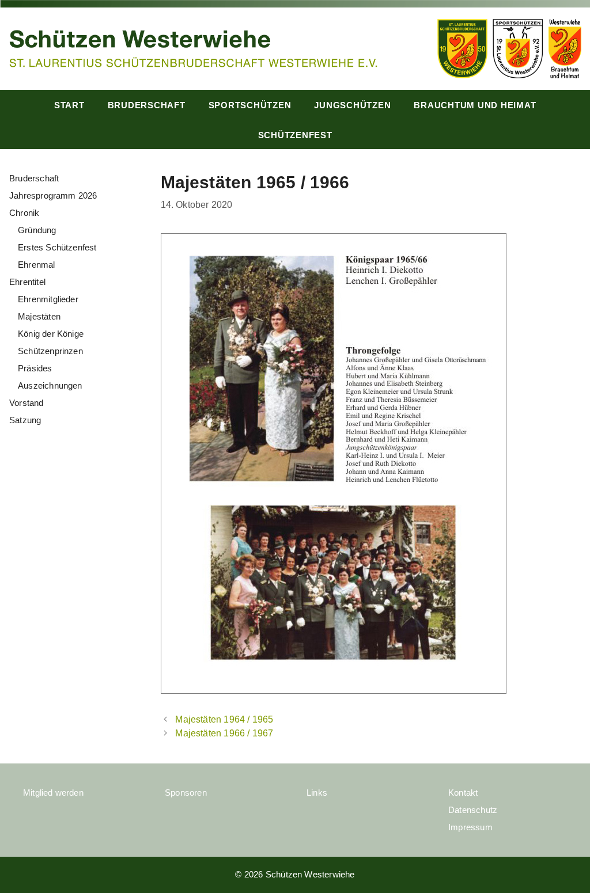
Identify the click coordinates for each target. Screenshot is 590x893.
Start (69, 105)
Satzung (25, 420)
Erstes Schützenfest (57, 247)
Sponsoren (186, 792)
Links (317, 792)
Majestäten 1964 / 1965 (224, 719)
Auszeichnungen (50, 385)
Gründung (37, 230)
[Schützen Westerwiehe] (193, 47)
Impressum (470, 827)
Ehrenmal (36, 264)
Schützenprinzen (50, 351)
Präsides (35, 368)
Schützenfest (295, 135)
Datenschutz (472, 810)
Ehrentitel (27, 282)
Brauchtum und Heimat (475, 105)
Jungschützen (352, 105)
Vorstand (26, 403)
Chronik (24, 213)
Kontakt (463, 792)
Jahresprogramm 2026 (53, 195)
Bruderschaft (147, 105)
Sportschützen (250, 105)
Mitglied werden (53, 792)
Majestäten (39, 316)
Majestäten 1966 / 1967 (224, 733)
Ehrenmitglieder (48, 299)
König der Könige (51, 334)
